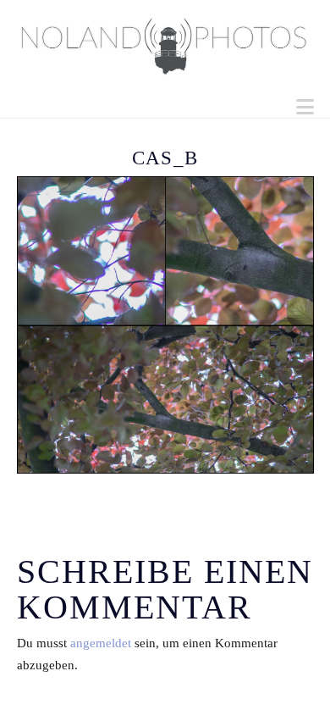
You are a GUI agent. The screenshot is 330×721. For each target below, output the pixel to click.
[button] (305, 107)
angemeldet (100, 643)
